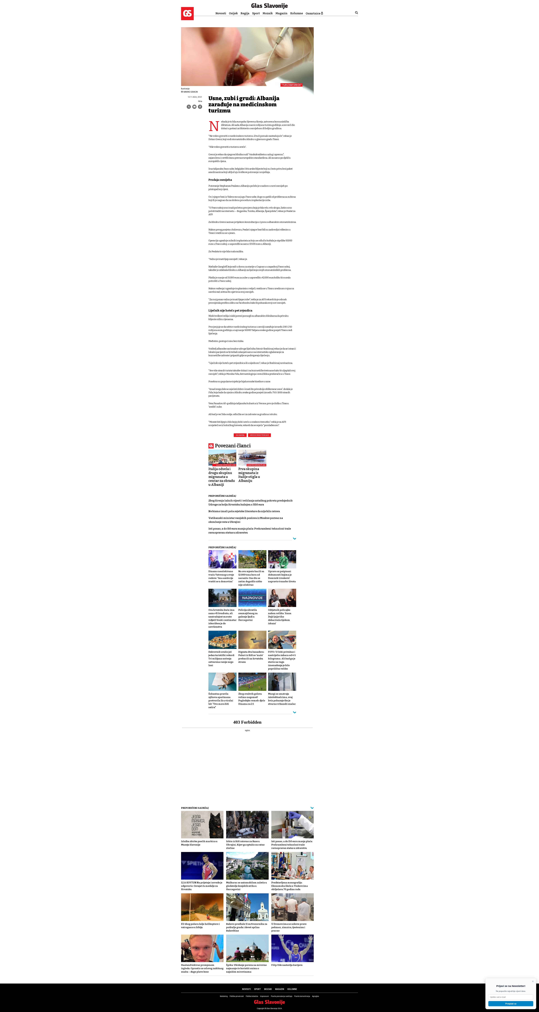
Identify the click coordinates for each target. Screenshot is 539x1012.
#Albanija (240, 435)
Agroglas (315, 996)
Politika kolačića (252, 996)
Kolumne (296, 13)
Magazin (281, 13)
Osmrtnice (313, 13)
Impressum (264, 996)
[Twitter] (189, 107)
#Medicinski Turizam (259, 435)
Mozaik (268, 13)
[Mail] (194, 107)
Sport (256, 13)
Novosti (220, 13)
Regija (245, 13)
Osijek (233, 13)
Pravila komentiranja (302, 996)
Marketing (224, 996)
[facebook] (200, 107)
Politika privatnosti (237, 996)
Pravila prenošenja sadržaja (281, 996)
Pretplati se (510, 1003)
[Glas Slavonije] (187, 19)
